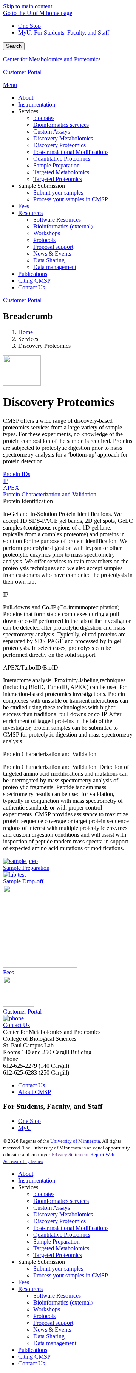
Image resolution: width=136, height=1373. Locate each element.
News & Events (52, 1329)
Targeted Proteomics (57, 1255)
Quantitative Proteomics (61, 1234)
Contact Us (31, 1085)
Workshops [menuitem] (46, 233)
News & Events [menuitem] (52, 253)
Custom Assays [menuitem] (51, 131)
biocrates (43, 1194)
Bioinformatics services (61, 1201)
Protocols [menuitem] (44, 240)
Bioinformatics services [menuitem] (61, 125)
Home (25, 332)
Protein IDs (16, 474)
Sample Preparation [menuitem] (56, 165)
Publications (32, 1350)
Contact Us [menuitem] (31, 287)
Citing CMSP (34, 1356)
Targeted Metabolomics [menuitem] (61, 172)
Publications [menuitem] (32, 274)
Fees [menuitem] (23, 206)
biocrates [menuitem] (43, 118)
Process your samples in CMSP (70, 1275)
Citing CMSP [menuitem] (34, 280)
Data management (54, 1343)
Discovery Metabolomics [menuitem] (63, 138)
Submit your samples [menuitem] (58, 192)
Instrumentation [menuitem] (36, 104)
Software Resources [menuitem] (57, 219)
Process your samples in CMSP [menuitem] (70, 199)
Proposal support (53, 1323)
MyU (24, 1128)
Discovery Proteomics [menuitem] (59, 145)
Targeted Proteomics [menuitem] (57, 179)
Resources (30, 1289)
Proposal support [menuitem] (53, 247)
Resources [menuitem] (30, 213)
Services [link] (28, 111)
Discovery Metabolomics (63, 1214)
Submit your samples (58, 1268)
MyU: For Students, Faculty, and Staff (63, 32)
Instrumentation (36, 1180)
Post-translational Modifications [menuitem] (70, 152)
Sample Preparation (56, 1241)
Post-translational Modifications (70, 1228)
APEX (11, 487)
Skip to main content (27, 6)
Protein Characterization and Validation (49, 494)
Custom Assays (51, 1207)
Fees (23, 1282)
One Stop (29, 26)
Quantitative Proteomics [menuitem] (61, 158)
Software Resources (57, 1295)
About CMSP (34, 1092)
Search (14, 46)
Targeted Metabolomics (61, 1248)
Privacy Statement (70, 1154)
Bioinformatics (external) (63, 1302)
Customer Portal (22, 72)
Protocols (44, 1316)
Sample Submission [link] (41, 186)
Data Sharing (49, 1336)
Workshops (46, 1309)
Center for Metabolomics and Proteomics (51, 59)
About (25, 1174)
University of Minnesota (75, 1141)
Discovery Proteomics (59, 1221)
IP (5, 481)
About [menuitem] (25, 97)
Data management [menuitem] (54, 267)
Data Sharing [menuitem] (49, 260)
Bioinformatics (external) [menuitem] (63, 226)
